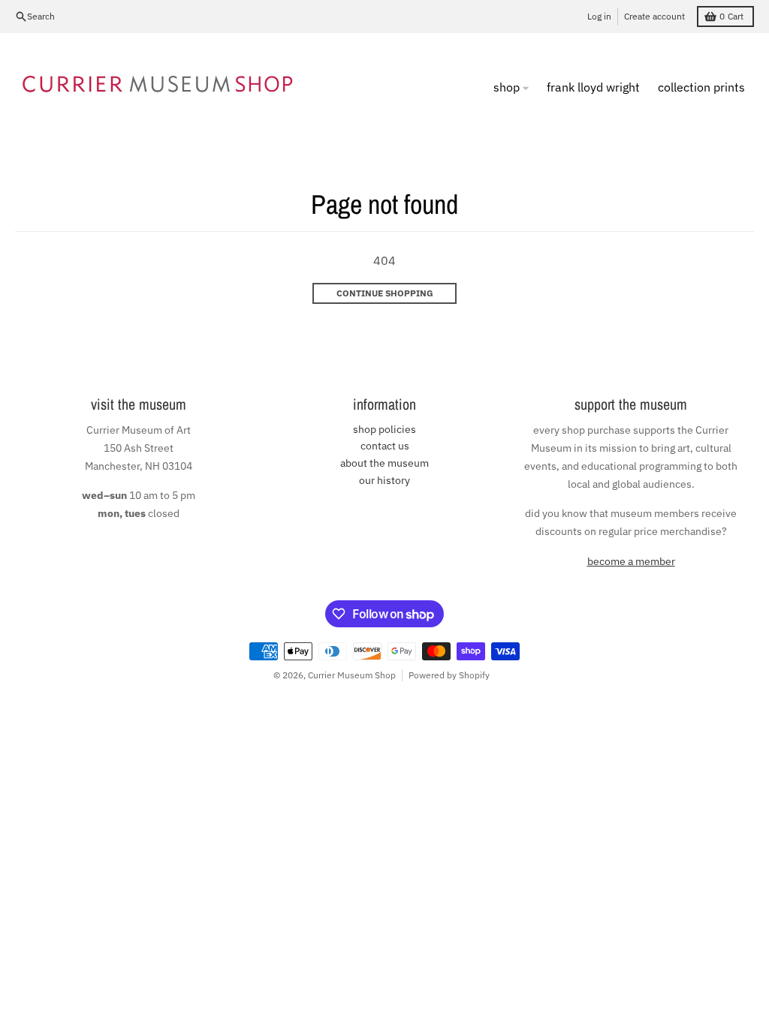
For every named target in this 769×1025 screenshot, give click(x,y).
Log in (599, 16)
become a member (631, 561)
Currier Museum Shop (352, 675)
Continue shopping (384, 293)
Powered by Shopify (449, 675)
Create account (654, 16)
